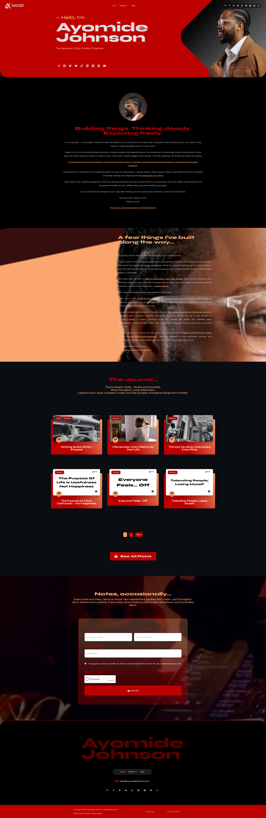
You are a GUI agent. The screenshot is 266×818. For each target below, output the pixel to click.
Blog (133, 6)
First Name (91, 629)
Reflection (67, 418)
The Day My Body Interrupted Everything (189, 448)
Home (113, 6)
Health (58, 418)
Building (123, 6)
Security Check (93, 672)
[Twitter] (233, 5)
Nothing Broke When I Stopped (76, 448)
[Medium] (250, 5)
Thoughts (59, 472)
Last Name (140, 629)
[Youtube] (238, 5)
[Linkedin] (87, 65)
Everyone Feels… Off (133, 501)
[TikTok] (242, 5)
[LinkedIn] (246, 5)
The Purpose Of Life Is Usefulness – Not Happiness (76, 502)
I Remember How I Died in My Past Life (133, 448)
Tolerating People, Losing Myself (189, 502)
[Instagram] (225, 5)
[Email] (258, 5)
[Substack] (254, 5)
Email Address (93, 646)
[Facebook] (229, 5)
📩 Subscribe (133, 690)
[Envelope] (104, 65)
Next (139, 535)
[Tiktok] (81, 65)
